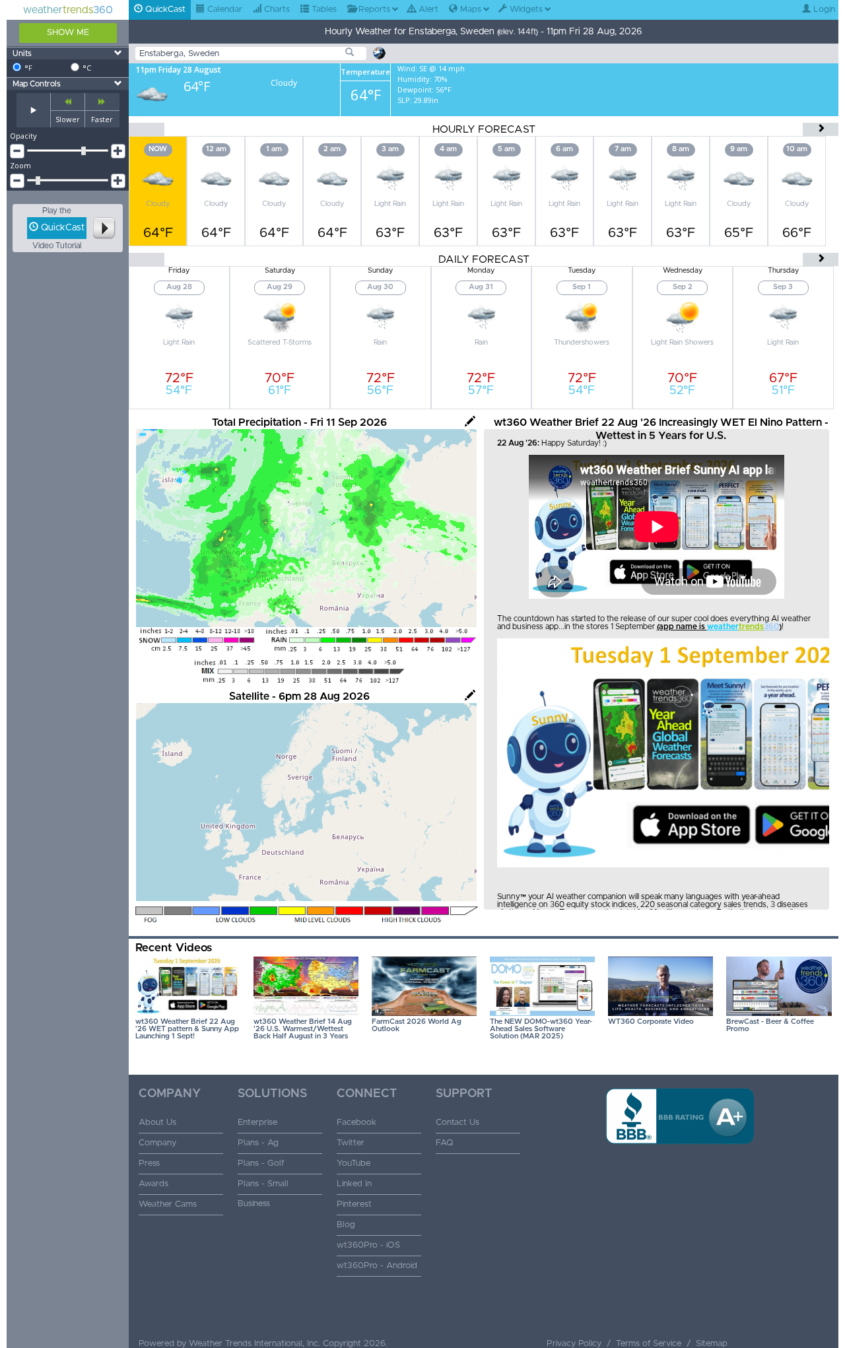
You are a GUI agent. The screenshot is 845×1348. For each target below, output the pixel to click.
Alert (427, 9)
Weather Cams (168, 1204)
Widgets (525, 9)
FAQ (445, 1143)
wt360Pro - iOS (368, 1245)
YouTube (353, 1163)
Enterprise (257, 1122)
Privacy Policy (574, 1343)
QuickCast (164, 9)
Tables (323, 9)
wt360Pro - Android (377, 1266)
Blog (346, 1225)
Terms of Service (648, 1343)
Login (823, 9)
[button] (680, 1165)
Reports (373, 9)
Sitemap (711, 1343)
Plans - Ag (258, 1143)
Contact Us (457, 1122)
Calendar (223, 9)
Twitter (350, 1143)
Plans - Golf (261, 1163)
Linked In (354, 1184)
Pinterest (354, 1204)
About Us (157, 1122)
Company (157, 1143)
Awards (153, 1184)
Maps (469, 9)
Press (149, 1163)
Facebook (356, 1122)
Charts (275, 9)
